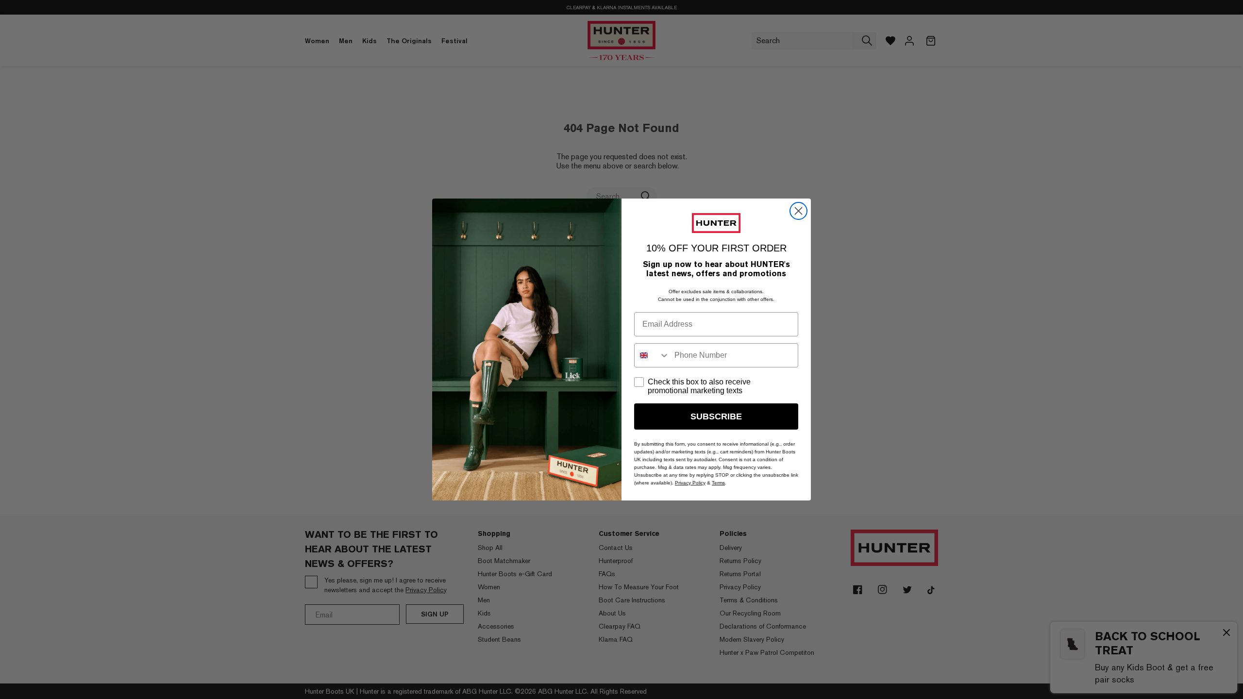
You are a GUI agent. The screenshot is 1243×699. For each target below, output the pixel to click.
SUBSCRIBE (716, 416)
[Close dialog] (798, 210)
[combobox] (652, 355)
